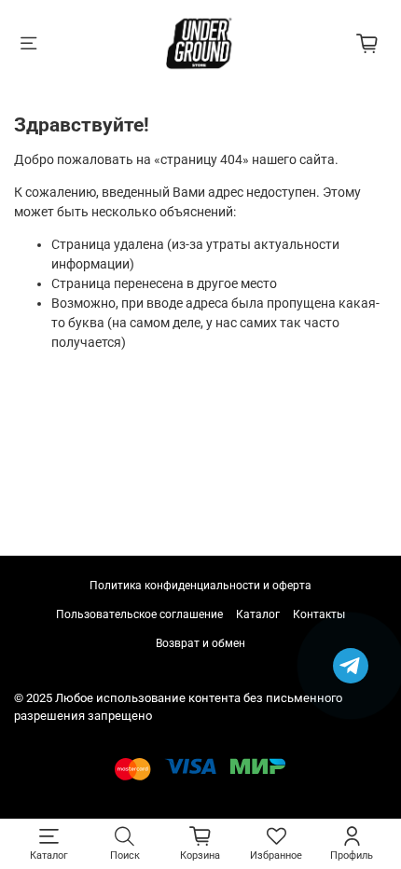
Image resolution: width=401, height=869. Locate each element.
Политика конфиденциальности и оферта (200, 585)
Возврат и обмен (200, 643)
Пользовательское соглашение (139, 614)
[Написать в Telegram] (350, 666)
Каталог (258, 614)
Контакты (319, 614)
